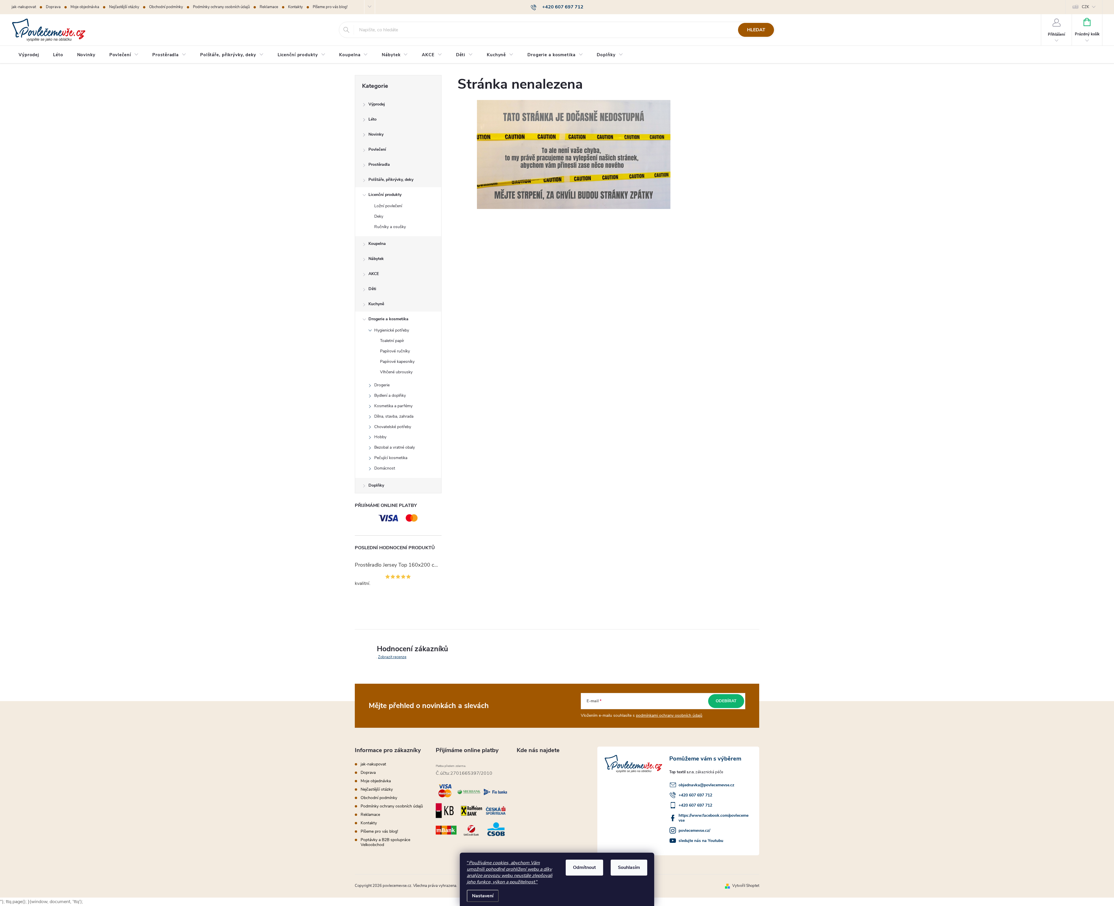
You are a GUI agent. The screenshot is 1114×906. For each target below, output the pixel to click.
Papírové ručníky (395, 351)
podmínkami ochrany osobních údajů (669, 715)
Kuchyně (376, 304)
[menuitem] (29, 55)
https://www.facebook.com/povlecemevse (713, 818)
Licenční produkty (385, 194)
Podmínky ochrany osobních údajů (221, 7)
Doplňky (376, 485)
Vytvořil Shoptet (745, 885)
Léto (372, 119)
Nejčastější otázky (124, 7)
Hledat (756, 30)
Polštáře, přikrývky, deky (390, 179)
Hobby (380, 437)
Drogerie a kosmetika (388, 319)
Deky (378, 216)
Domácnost (384, 468)
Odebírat (726, 701)
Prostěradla (379, 164)
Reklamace (269, 7)
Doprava (53, 7)
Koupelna (377, 243)
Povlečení (377, 149)
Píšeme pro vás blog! (330, 7)
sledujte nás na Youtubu (701, 840)
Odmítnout (584, 867)
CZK (1085, 7)
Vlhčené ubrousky (396, 372)
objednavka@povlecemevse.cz (706, 785)
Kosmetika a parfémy (393, 406)
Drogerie (382, 385)
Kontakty (295, 7)
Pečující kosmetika (390, 458)
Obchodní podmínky (166, 7)
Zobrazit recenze (392, 657)
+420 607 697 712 (695, 795)
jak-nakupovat (24, 7)
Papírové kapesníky (397, 361)
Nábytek (376, 258)
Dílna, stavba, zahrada (393, 416)
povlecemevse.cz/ (694, 830)
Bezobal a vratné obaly (394, 447)
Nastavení (482, 896)
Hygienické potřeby (391, 330)
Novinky (376, 134)
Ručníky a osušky (390, 227)
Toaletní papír (392, 340)
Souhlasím (629, 867)
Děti (372, 289)
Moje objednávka (84, 7)
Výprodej (376, 104)
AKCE (373, 273)
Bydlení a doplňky (390, 395)
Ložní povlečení (388, 206)
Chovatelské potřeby (392, 427)
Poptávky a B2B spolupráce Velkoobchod (385, 842)
